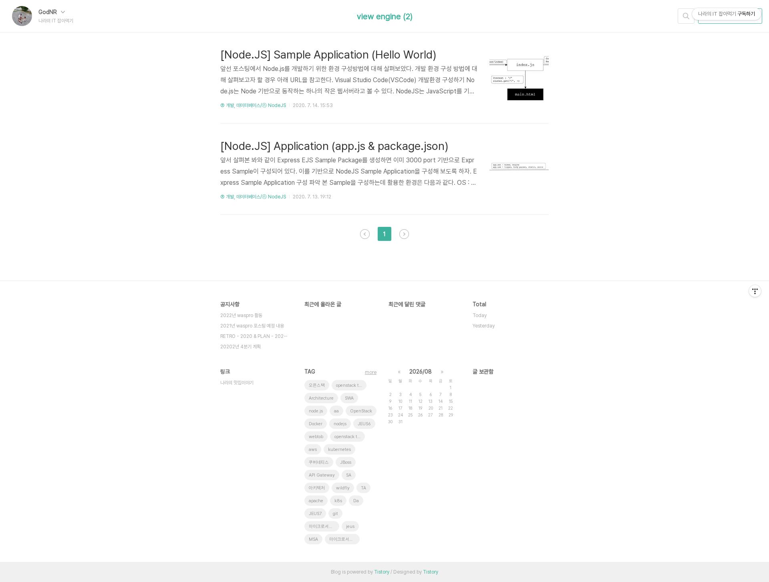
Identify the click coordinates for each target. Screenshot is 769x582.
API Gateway (322, 475)
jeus (350, 526)
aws (313, 449)
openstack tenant (351, 385)
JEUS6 (364, 423)
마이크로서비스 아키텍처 (324, 526)
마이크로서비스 (343, 539)
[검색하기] (686, 16)
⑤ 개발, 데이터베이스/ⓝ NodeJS (253, 105)
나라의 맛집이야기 (237, 383)
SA (348, 475)
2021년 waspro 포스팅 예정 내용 (252, 326)
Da (356, 500)
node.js (316, 411)
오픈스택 (317, 385)
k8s (338, 500)
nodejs (340, 423)
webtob (316, 436)
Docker (315, 423)
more (370, 372)
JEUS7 (315, 513)
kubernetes (339, 449)
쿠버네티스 (319, 462)
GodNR (48, 12)
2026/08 (420, 371)
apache (316, 500)
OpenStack (361, 411)
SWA (349, 398)
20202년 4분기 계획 (240, 347)
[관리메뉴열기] (755, 291)
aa (336, 411)
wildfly (343, 488)
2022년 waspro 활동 (241, 315)
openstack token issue (349, 436)
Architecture (321, 398)
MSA (313, 539)
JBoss (345, 462)
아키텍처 (317, 488)
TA (363, 488)
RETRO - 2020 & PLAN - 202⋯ (253, 336)
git (335, 513)
